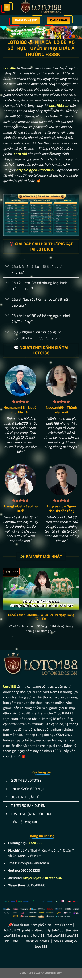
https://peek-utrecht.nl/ (43, 878)
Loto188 (9, 68)
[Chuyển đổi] (7, 266)
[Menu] (7, 7)
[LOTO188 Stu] (41, 7)
